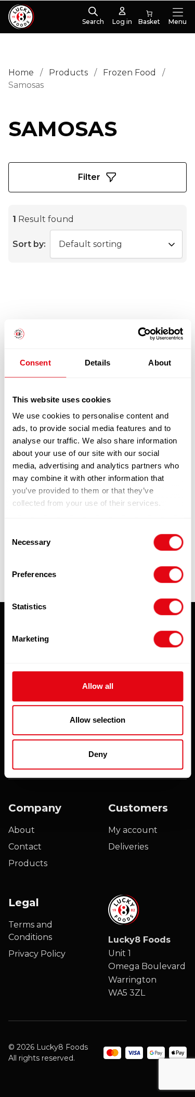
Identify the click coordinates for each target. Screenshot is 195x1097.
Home (21, 72)
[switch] (159, 572)
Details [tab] (97, 362)
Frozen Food (129, 72)
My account (133, 830)
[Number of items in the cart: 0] (149, 16)
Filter (89, 177)
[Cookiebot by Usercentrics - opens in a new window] (139, 334)
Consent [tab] (35, 362)
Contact (25, 847)
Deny (97, 754)
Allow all (97, 686)
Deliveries (128, 847)
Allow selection (97, 719)
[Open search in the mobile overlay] (93, 12)
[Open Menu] (178, 12)
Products (68, 72)
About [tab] (159, 362)
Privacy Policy (37, 954)
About (21, 830)
